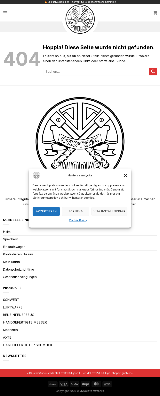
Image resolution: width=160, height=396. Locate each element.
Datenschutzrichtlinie (18, 269)
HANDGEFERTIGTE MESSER (25, 322)
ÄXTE (7, 337)
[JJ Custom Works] (80, 19)
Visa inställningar (109, 211)
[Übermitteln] (153, 71)
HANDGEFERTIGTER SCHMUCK (27, 345)
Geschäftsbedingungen (20, 277)
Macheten (10, 330)
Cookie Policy (78, 220)
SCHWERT (11, 300)
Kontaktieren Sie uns (18, 254)
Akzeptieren (46, 211)
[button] (125, 175)
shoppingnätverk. (122, 373)
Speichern (10, 239)
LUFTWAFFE (12, 307)
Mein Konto (11, 262)
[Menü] (5, 12)
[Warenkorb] (155, 12)
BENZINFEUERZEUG (18, 315)
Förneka (75, 211)
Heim (7, 232)
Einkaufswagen (14, 247)
